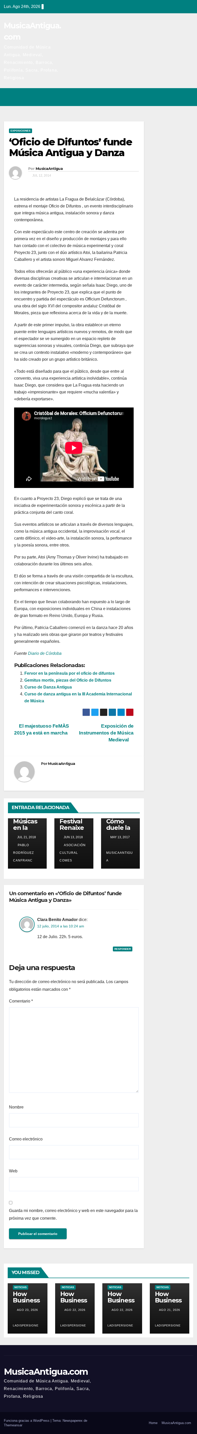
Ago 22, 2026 (74, 1309)
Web (13, 1171)
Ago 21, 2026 (169, 1309)
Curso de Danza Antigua (48, 687)
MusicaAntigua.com (46, 1371)
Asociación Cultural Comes (73, 852)
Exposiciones (21, 130)
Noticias (20, 1287)
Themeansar (13, 1425)
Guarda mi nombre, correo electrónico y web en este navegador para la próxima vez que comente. (73, 1214)
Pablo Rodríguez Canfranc (23, 852)
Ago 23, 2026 (27, 1309)
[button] (167, 97)
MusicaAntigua (49, 168)
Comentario (21, 1001)
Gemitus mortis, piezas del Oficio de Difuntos (67, 680)
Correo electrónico (26, 1139)
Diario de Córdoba (45, 653)
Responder (122, 949)
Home (153, 1423)
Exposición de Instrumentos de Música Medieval (106, 732)
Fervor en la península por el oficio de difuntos (69, 673)
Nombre (16, 1107)
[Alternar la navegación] (187, 97)
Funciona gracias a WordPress (27, 1421)
